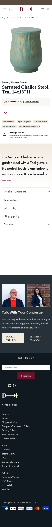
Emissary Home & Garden (14, 82)
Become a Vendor (10, 477)
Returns (5, 418)
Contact (6, 449)
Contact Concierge (32, 101)
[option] (26, 50)
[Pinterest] (9, 385)
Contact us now (22, 138)
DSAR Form (7, 481)
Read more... (7, 180)
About (5, 445)
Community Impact (11, 462)
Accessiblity (8, 485)
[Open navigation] (4, 9)
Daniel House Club (27, 502)
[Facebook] (4, 385)
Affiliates (6, 472)
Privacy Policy (9, 430)
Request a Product (35, 338)
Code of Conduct (10, 466)
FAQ (4, 457)
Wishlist (6, 489)
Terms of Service (10, 434)
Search (5, 414)
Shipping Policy (9, 422)
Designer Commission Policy (16, 426)
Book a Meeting (11, 338)
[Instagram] (14, 385)
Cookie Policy (8, 438)
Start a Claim (8, 453)
